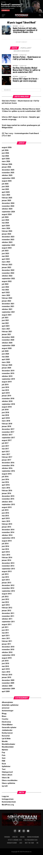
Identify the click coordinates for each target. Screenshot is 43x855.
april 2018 (6, 418)
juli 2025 (5, 184)
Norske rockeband (33, 837)
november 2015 (8, 499)
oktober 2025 (7, 175)
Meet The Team (29, 843)
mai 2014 (5, 549)
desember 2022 (8, 270)
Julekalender (7, 730)
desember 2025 (8, 170)
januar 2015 (6, 527)
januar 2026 (6, 167)
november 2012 (8, 588)
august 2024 (6, 214)
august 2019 (6, 382)
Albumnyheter (7, 702)
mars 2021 (6, 329)
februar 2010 (7, 675)
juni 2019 (5, 387)
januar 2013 (6, 583)
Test (3, 769)
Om (37, 843)
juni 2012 (5, 599)
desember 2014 (8, 530)
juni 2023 (5, 254)
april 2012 (6, 605)
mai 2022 (5, 290)
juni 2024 (5, 220)
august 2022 (6, 281)
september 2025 (8, 178)
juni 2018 (5, 412)
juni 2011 (5, 630)
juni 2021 (5, 320)
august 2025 (6, 181)
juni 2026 (5, 153)
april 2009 (6, 691)
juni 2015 (5, 513)
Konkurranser (7, 733)
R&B (3, 761)
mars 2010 (6, 672)
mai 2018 (5, 415)
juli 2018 (5, 410)
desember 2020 (8, 337)
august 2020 (6, 348)
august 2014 (6, 541)
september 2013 (8, 569)
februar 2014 (7, 558)
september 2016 (8, 471)
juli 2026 (5, 150)
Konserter (6, 736)
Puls (3, 755)
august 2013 (6, 571)
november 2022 (8, 273)
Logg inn (5, 796)
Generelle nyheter (9, 727)
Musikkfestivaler (8, 744)
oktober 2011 (7, 619)
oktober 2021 (7, 309)
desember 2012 (8, 585)
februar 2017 (7, 457)
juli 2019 (5, 385)
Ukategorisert (7, 772)
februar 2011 (7, 641)
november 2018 (8, 399)
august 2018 (6, 407)
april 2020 (6, 359)
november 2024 (8, 206)
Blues (4, 716)
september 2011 (8, 622)
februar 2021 (7, 332)
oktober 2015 (7, 502)
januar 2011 (6, 644)
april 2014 (6, 552)
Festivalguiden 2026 (31, 840)
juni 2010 (5, 663)
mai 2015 (5, 516)
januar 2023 (6, 267)
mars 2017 (6, 454)
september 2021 (8, 312)
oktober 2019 (7, 376)
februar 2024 (7, 231)
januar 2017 (6, 460)
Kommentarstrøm (9, 802)
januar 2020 (6, 368)
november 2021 (8, 306)
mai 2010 (5, 666)
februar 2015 (7, 524)
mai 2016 (5, 482)
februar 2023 (7, 265)
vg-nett (5, 786)
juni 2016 (5, 479)
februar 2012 (7, 608)
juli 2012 (5, 597)
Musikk (5, 741)
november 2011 (8, 616)
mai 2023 (5, 256)
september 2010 (8, 655)
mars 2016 (6, 488)
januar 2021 (6, 334)
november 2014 (8, 532)
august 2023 (6, 248)
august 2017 (6, 440)
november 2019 (8, 373)
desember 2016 (8, 463)
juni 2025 (5, 187)
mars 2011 (6, 638)
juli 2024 (5, 217)
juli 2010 (5, 661)
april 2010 (6, 669)
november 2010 (8, 650)
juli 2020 (5, 351)
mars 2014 (6, 555)
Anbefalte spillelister (10, 705)
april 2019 (6, 393)
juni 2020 (5, 354)
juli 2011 (5, 627)
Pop (3, 753)
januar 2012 (6, 611)
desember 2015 (8, 496)
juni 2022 (5, 287)
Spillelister (6, 766)
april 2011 (6, 636)
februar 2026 (7, 164)
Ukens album (7, 775)
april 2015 (6, 518)
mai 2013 (5, 577)
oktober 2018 (7, 401)
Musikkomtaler (8, 747)
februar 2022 (7, 298)
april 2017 (6, 452)
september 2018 (8, 404)
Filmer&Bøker (7, 725)
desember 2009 (8, 680)
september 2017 (8, 438)
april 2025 (6, 192)
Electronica (6, 722)
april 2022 (6, 292)
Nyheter (5, 750)
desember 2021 (8, 304)
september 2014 (8, 538)
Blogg (4, 714)
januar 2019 (6, 396)
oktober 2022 (7, 276)
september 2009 (8, 689)
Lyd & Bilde (6, 739)
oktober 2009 (7, 686)
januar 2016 (6, 493)
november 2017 (8, 432)
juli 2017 (5, 443)
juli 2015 (5, 510)
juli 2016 (5, 477)
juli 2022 (5, 284)
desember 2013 (8, 563)
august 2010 (6, 658)
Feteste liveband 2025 (15, 840)
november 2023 (8, 240)
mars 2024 (6, 228)
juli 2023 (5, 251)
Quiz (4, 758)
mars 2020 (6, 362)
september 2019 (8, 379)
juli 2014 (5, 544)
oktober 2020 (7, 343)
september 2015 (8, 505)
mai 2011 (5, 633)
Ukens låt (5, 778)
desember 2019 (8, 371)
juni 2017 (5, 446)
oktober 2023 (7, 242)
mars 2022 (6, 295)
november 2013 (8, 566)
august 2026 (6, 147)
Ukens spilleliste (8, 783)
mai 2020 (5, 357)
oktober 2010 (7, 652)
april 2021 (6, 326)
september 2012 (8, 591)
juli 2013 (5, 574)
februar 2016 (7, 491)
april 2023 (6, 259)
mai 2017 (5, 449)
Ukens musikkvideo (9, 780)
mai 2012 (5, 602)
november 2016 (8, 466)
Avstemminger (7, 711)
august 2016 (6, 474)
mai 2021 (5, 323)
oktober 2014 (7, 535)
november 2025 (8, 173)
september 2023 (8, 245)
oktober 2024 (7, 209)
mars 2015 (6, 521)
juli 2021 (5, 318)
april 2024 (6, 226)
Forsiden (7, 837)
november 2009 (8, 683)
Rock (4, 764)
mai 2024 (5, 223)
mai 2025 (5, 189)
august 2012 (6, 594)
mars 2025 (6, 195)
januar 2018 (6, 426)
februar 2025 (7, 198)
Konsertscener (12, 843)
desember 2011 (8, 613)
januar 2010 (6, 677)
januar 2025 (6, 200)
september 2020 (8, 346)
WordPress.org (8, 805)
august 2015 (6, 507)
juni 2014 (5, 546)
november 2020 (8, 340)
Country (5, 719)
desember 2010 (8, 647)
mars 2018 (6, 421)
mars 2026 (6, 161)
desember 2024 (8, 203)
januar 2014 (6, 560)
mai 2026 (5, 156)
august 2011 (6, 625)
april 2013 (6, 580)
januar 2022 (6, 301)
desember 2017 (8, 429)
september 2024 (8, 212)
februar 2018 (7, 424)
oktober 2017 (7, 435)
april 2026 (6, 159)
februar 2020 (7, 365)
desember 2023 (8, 237)
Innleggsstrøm (8, 799)
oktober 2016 (7, 468)
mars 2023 (6, 262)
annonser (6, 708)
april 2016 (6, 485)
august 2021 (6, 315)
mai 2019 (5, 390)
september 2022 (8, 279)
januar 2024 (6, 234)
